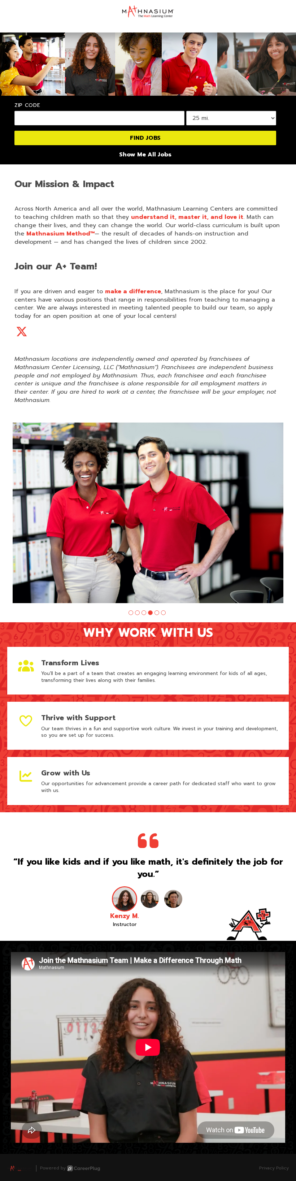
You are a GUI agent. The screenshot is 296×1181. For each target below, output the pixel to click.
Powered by (53, 1168)
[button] (131, 612)
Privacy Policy (274, 1168)
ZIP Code (27, 105)
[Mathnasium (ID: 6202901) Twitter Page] (21, 332)
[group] (148, 513)
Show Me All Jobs (145, 155)
